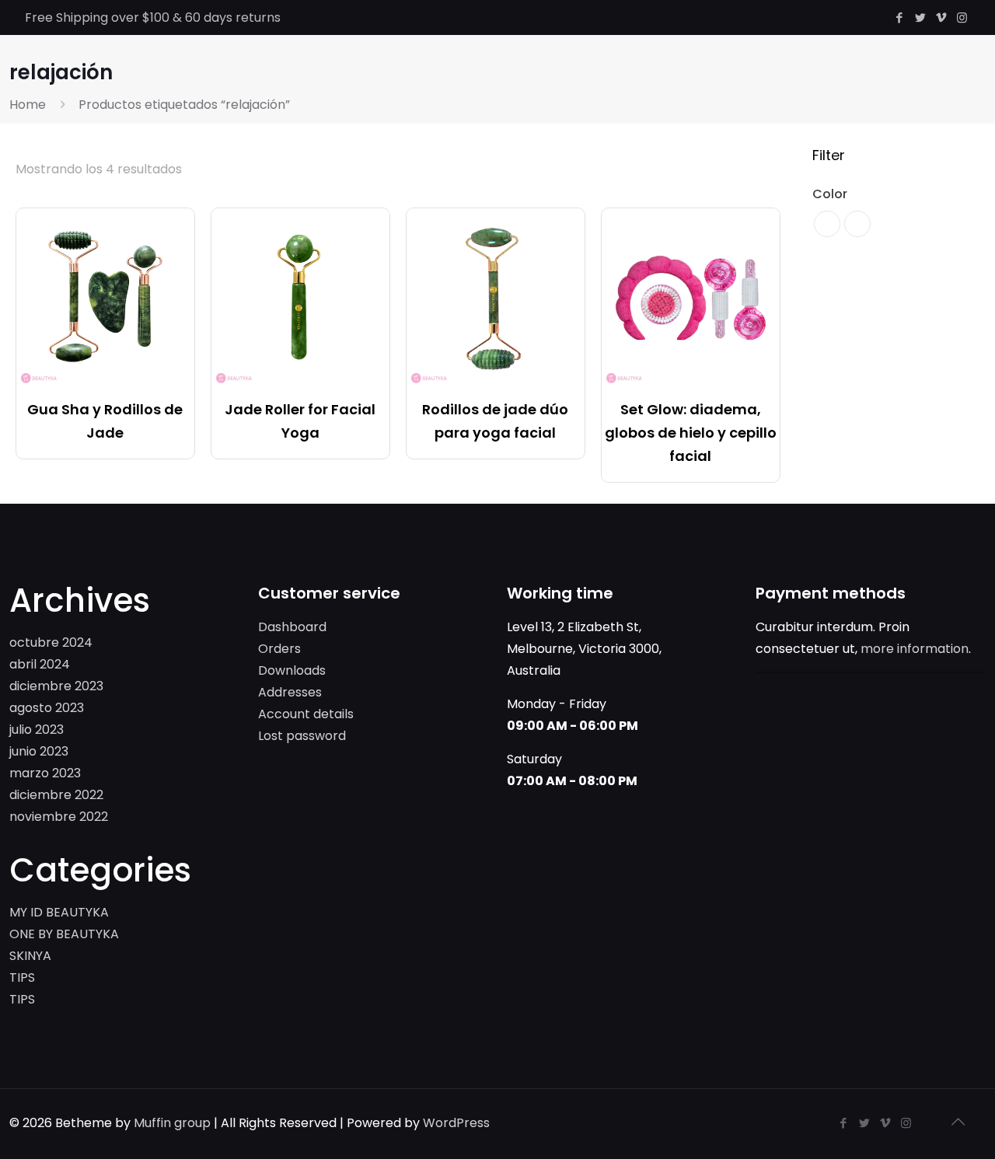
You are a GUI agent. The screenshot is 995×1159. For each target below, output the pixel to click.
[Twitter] (920, 17)
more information (915, 649)
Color (829, 194)
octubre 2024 (51, 642)
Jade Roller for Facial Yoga (300, 421)
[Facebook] (899, 17)
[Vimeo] (941, 17)
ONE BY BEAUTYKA (64, 934)
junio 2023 (38, 751)
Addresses (290, 692)
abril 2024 (39, 664)
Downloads (292, 670)
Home (27, 104)
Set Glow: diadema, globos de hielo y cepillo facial (691, 433)
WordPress (456, 1123)
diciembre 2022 (56, 795)
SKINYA (30, 956)
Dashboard (292, 627)
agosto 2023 (46, 708)
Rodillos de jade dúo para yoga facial (495, 421)
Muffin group (172, 1123)
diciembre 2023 (56, 686)
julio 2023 (36, 729)
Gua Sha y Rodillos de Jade (105, 421)
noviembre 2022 (58, 817)
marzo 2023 (45, 773)
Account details (306, 714)
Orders (279, 649)
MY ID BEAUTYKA (59, 912)
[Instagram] (962, 17)
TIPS (22, 977)
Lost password (302, 736)
